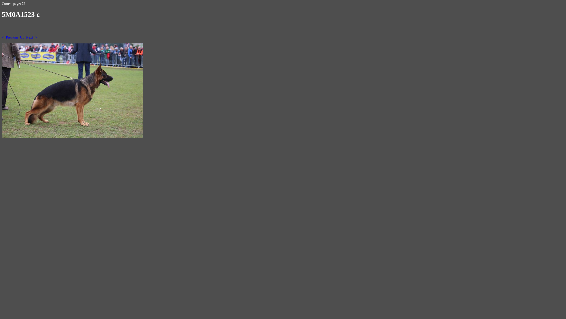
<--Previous (10, 37)
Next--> (31, 37)
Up (22, 37)
